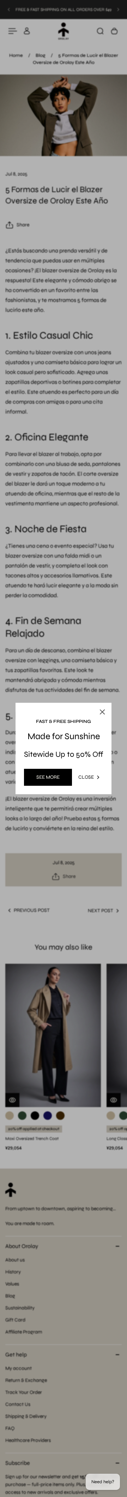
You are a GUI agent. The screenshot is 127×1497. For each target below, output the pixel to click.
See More (48, 777)
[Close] (102, 712)
